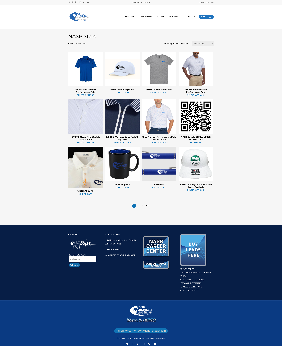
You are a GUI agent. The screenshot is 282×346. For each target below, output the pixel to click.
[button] (206, 17)
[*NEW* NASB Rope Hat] (122, 69)
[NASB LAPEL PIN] (85, 167)
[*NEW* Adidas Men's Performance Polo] (85, 69)
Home (70, 44)
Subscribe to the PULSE (77, 255)
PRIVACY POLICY (187, 269)
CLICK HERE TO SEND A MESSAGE (120, 255)
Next (147, 206)
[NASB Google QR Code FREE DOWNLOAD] (196, 116)
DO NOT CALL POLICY (141, 2)
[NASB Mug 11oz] (122, 164)
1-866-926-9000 (112, 249)
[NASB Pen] (159, 164)
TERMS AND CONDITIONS (191, 287)
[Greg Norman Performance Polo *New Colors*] (159, 116)
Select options (85, 95)
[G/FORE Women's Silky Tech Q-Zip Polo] (122, 116)
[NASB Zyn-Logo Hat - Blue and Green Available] (196, 164)
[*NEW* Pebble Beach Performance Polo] (196, 69)
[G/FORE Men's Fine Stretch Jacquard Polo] (85, 116)
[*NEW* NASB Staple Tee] (159, 69)
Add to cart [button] (122, 92)
